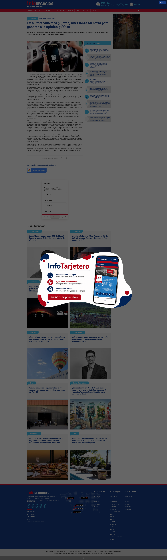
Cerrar (161, 2)
